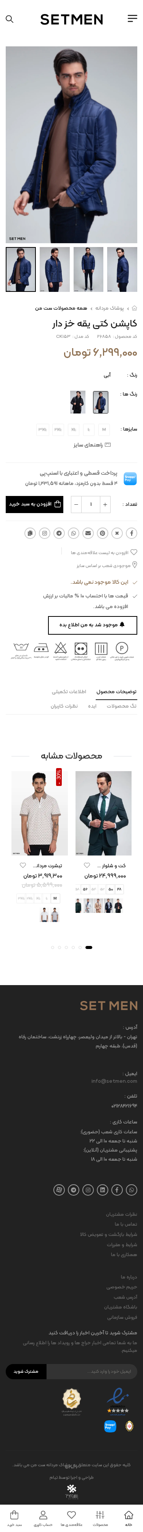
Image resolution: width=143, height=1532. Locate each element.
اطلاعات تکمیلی (69, 692)
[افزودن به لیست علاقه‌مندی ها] (87, 865)
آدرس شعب (125, 1297)
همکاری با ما (124, 1255)
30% (59, 774)
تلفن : (130, 1096)
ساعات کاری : (123, 1122)
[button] (89, 947)
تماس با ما (126, 1224)
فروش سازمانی (122, 1317)
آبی (107, 375)
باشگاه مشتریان (120, 1307)
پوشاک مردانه (109, 308)
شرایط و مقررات (122, 1245)
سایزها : (129, 429)
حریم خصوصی (121, 1287)
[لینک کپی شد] (30, 533)
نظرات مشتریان (121, 1214)
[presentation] (127, 889)
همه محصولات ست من (61, 308)
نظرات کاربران (64, 706)
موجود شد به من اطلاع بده (88, 625)
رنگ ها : (128, 394)
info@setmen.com (114, 1081)
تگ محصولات (122, 706)
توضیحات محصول (116, 692)
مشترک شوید (26, 1371)
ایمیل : (129, 1074)
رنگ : (132, 375)
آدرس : (130, 1028)
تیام (54, 1477)
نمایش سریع (103, 848)
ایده (92, 706)
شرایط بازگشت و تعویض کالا (108, 1235)
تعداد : (129, 505)
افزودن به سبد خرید (30, 504)
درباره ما (129, 1277)
